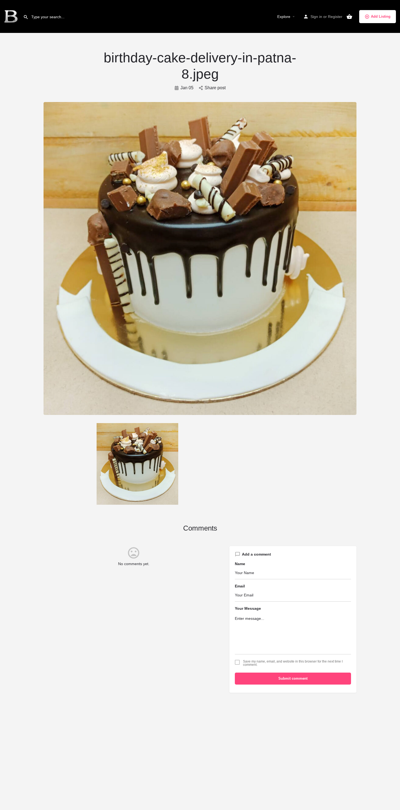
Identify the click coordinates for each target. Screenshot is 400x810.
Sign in (316, 16)
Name (240, 564)
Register (335, 16)
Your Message (248, 608)
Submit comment (292, 678)
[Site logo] (11, 16)
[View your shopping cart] (349, 17)
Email (240, 586)
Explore (283, 16)
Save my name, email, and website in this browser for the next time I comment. (293, 663)
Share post (215, 87)
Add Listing (380, 16)
